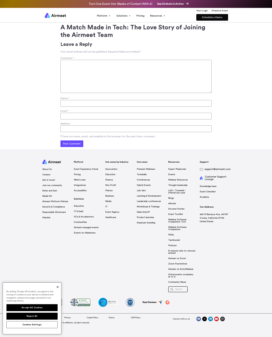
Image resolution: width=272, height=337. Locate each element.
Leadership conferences (149, 201)
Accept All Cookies (32, 308)
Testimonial (174, 240)
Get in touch (48, 180)
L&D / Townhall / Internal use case (176, 191)
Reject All (32, 316)
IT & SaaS (78, 211)
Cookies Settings (32, 325)
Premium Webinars (146, 169)
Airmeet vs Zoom (177, 258)
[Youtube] (216, 319)
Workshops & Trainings (148, 207)
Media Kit (47, 196)
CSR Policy (135, 318)
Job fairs (141, 190)
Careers (46, 175)
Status (112, 318)
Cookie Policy (92, 318)
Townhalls (142, 174)
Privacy (67, 318)
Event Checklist (208, 192)
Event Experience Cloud (86, 169)
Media (108, 201)
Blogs (171, 198)
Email (64, 111)
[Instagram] (222, 319)
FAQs (171, 235)
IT (106, 207)
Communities (80, 222)
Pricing (140, 16)
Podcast (172, 245)
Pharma (109, 190)
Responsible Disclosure (54, 212)
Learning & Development (149, 196)
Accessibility (80, 190)
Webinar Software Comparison (177, 228)
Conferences (143, 180)
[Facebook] (198, 319)
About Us (47, 169)
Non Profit (110, 185)
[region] (32, 308)
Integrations (80, 185)
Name (64, 98)
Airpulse (46, 217)
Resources (156, 16)
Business (109, 196)
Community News (177, 282)
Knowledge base (208, 186)
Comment (67, 58)
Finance (109, 180)
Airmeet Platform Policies (55, 201)
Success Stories (176, 209)
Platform (102, 16)
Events (171, 174)
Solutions (121, 16)
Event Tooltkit (175, 214)
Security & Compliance (53, 207)
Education (79, 206)
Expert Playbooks (177, 169)
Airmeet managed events (86, 227)
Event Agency (112, 212)
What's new (79, 180)
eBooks (172, 203)
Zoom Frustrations (177, 264)
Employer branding (146, 223)
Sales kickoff (143, 212)
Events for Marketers (85, 233)
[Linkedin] (210, 319)
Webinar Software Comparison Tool (177, 221)
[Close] (57, 287)
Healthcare (110, 217)
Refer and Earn (49, 191)
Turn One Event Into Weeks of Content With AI (120, 4)
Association (111, 169)
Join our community (52, 185)
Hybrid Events (144, 185)
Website (65, 123)
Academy (204, 197)
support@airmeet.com (217, 169)
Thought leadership (177, 185)
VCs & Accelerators (84, 217)
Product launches (145, 217)
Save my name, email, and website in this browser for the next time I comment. (109, 136)
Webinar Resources (178, 180)
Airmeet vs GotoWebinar (180, 269)
